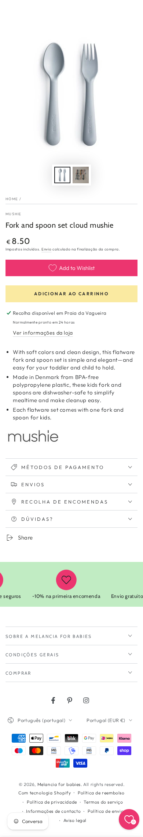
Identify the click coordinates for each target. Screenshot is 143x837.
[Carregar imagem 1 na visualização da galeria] (62, 175)
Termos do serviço (103, 802)
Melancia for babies (59, 784)
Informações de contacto (53, 811)
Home (12, 198)
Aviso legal (75, 820)
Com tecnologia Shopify (44, 792)
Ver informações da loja (43, 332)
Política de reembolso (101, 792)
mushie (14, 214)
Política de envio (106, 811)
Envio (46, 249)
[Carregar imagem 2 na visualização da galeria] (81, 175)
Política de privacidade (52, 802)
